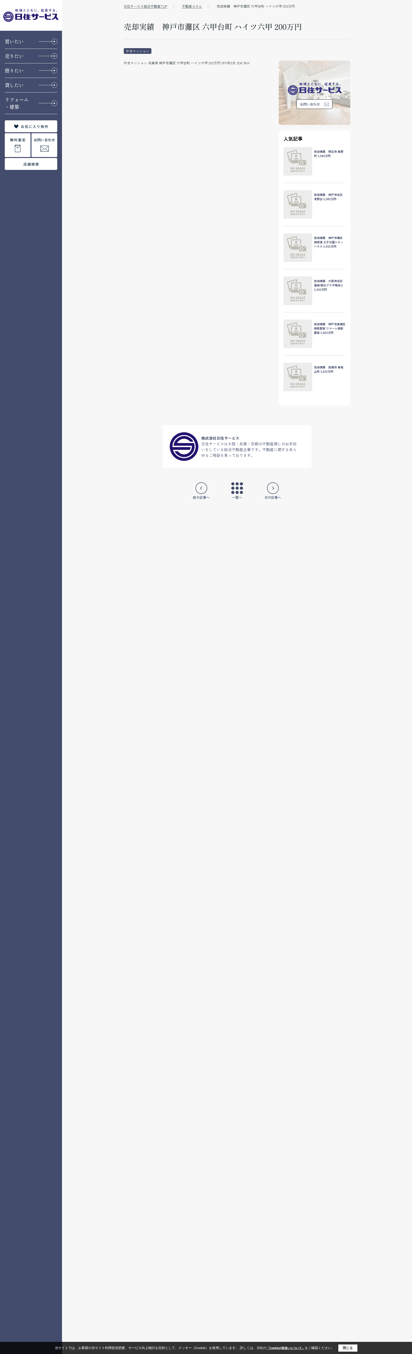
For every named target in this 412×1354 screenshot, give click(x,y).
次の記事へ (272, 497)
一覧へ (237, 497)
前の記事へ (201, 497)
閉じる (348, 1348)
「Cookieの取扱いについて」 (286, 1348)
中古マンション (137, 51)
